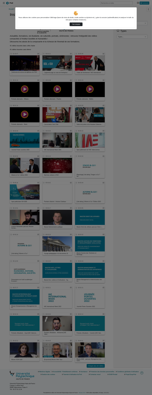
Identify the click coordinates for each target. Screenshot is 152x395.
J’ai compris (76, 24)
